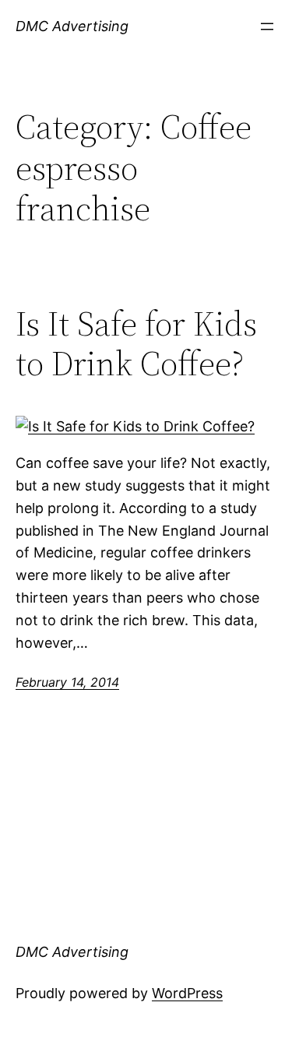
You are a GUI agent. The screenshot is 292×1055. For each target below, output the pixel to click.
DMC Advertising (72, 26)
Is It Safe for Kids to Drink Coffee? (136, 343)
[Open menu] (267, 26)
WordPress (187, 993)
